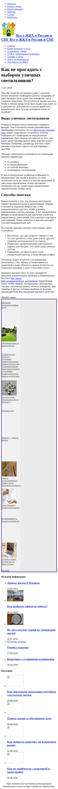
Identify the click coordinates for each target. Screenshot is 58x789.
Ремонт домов (14, 6)
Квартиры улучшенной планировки (30, 659)
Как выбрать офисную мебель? (27, 606)
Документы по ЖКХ (17, 62)
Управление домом (16, 51)
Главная (11, 46)
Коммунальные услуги (18, 48)
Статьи (10, 14)
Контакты (12, 17)
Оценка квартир (18, 647)
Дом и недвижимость (18, 59)
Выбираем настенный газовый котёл (10, 305)
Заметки (11, 12)
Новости (11, 3)
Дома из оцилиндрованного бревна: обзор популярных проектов (11, 482)
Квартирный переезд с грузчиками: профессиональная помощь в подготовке (11, 372)
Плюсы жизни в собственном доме (29, 718)
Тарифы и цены (15, 56)
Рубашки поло (8, 411)
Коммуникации (15, 9)
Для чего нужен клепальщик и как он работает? (10, 399)
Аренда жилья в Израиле (23, 582)
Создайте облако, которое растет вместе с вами (9, 561)
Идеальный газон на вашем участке (10, 344)
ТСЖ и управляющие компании (23, 54)
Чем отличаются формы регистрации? (11, 506)
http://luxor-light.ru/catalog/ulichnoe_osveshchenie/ (19, 279)
